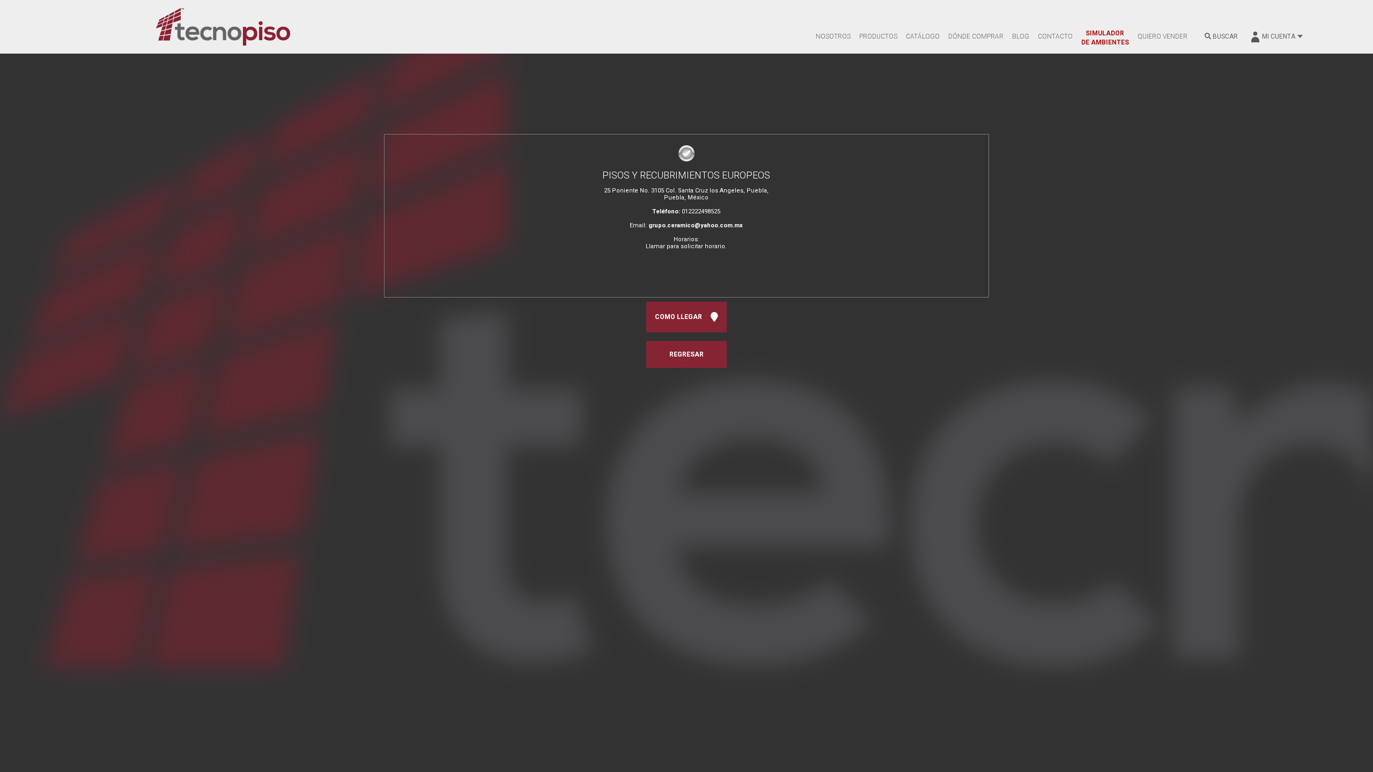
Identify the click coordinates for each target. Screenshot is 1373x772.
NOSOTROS (833, 36)
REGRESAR (686, 354)
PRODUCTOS (878, 36)
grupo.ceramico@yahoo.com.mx (695, 225)
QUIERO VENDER (1162, 36)
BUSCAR (1224, 36)
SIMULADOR (1105, 37)
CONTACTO (1055, 36)
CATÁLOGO (923, 36)
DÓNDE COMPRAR (975, 36)
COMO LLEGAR (680, 317)
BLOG (1020, 36)
